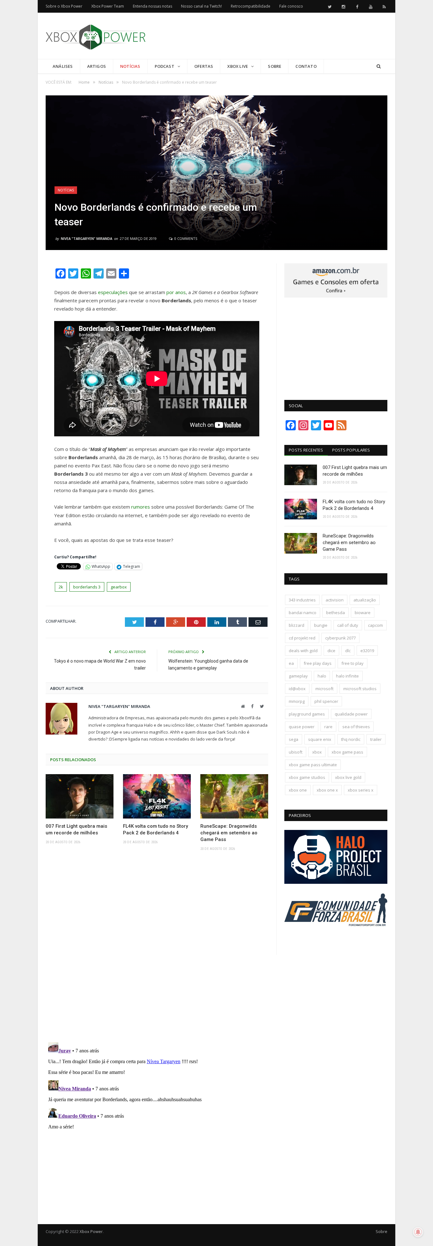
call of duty (347, 625)
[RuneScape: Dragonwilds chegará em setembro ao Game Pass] (234, 796)
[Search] (378, 66)
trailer (376, 739)
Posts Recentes (306, 450)
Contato (305, 66)
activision (335, 600)
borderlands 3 (86, 587)
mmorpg (297, 701)
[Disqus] (157, 948)
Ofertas (203, 66)
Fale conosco (291, 6)
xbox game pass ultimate (313, 765)
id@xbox (297, 688)
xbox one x (327, 790)
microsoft (324, 688)
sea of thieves (356, 726)
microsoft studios (360, 688)
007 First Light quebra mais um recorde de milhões (76, 829)
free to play (352, 663)
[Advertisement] (272, 36)
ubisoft (295, 752)
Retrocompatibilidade (250, 6)
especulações (113, 292)
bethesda (335, 612)
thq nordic (350, 739)
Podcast (164, 66)
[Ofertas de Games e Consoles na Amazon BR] (335, 296)
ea (291, 663)
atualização (364, 600)
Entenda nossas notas (152, 6)
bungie (320, 625)
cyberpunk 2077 (340, 638)
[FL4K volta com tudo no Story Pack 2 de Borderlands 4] (157, 796)
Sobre (274, 66)
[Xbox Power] (95, 36)
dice (331, 650)
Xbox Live (237, 66)
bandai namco (302, 612)
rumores (140, 507)
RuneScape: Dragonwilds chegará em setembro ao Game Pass (228, 832)
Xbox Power (91, 1231)
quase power (301, 726)
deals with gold (303, 650)
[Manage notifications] (418, 1232)
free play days (318, 663)
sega (293, 739)
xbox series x (360, 790)
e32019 (367, 650)
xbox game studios (307, 777)
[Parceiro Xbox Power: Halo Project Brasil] (335, 882)
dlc (348, 650)
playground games (307, 714)
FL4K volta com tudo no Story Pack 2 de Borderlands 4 (155, 829)
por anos (176, 292)
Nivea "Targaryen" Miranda (86, 238)
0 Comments (185, 238)
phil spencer (326, 701)
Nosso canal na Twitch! (201, 6)
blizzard (296, 625)
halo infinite (347, 676)
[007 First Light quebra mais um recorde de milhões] (79, 796)
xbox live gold (348, 777)
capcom (375, 625)
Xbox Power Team (107, 6)
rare (328, 726)
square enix (319, 739)
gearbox (119, 587)
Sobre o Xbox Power (64, 6)
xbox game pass (347, 752)
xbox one (298, 790)
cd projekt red (302, 638)
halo (322, 676)
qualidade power (351, 714)
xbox (317, 752)
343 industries (302, 600)
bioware (363, 612)
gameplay (298, 676)
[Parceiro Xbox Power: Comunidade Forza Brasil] (335, 938)
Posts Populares (351, 450)
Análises (63, 66)
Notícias (130, 66)
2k (61, 587)
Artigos (96, 66)
